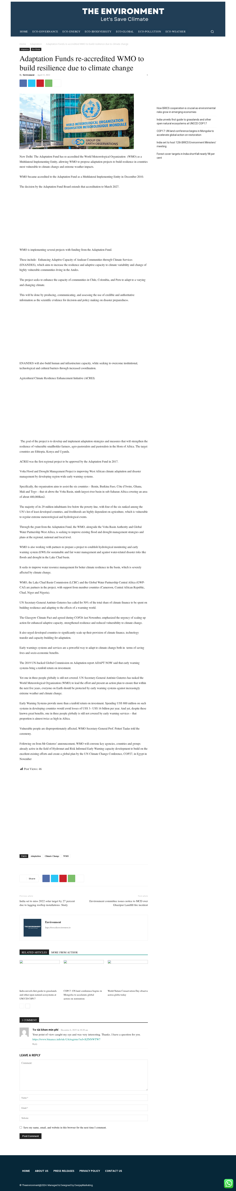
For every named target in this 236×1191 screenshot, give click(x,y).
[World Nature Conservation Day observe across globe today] (128, 974)
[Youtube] (203, 1173)
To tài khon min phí (45, 1029)
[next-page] (27, 1006)
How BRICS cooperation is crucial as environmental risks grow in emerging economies (186, 110)
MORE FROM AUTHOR (64, 952)
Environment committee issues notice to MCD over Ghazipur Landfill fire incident (118, 903)
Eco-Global (36, 49)
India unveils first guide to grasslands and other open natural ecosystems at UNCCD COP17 (38, 994)
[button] (212, 31)
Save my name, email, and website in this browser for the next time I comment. (65, 1127)
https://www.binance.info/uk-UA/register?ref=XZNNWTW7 (66, 1039)
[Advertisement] (84, 220)
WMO (66, 856)
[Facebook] (23, 83)
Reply (34, 1043)
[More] (57, 83)
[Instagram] (176, 1173)
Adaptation (36, 44)
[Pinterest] (40, 83)
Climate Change (52, 856)
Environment (28, 74)
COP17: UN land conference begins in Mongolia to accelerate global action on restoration (83, 994)
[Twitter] (31, 83)
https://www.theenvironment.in (58, 927)
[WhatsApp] (48, 83)
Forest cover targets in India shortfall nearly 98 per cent (186, 155)
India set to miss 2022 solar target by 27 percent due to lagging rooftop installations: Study (47, 903)
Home (23, 44)
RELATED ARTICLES (34, 952)
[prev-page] (22, 1006)
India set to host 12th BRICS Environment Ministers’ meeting (186, 144)
